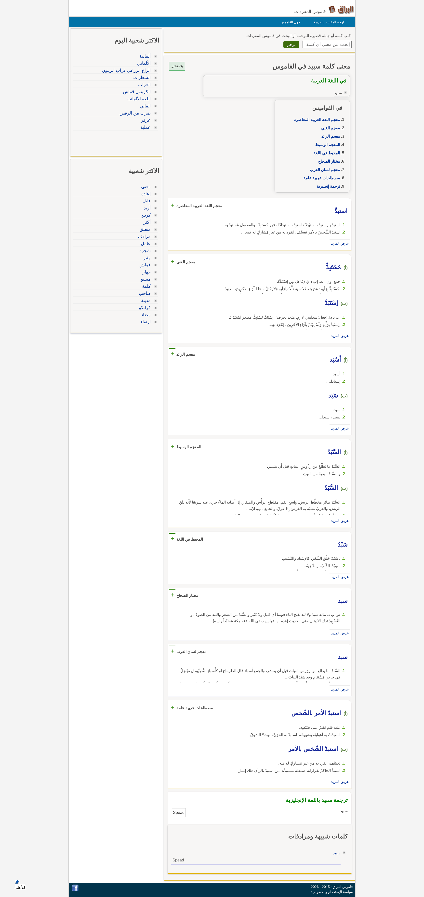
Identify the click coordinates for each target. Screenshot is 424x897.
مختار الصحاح (329, 161)
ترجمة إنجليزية (328, 186)
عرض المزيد (340, 243)
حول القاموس (290, 22)
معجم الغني (330, 128)
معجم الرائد (330, 136)
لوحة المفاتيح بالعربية (329, 22)
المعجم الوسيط (327, 145)
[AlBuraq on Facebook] (75, 890)
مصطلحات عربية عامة (322, 178)
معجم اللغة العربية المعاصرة (317, 119)
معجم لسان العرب (325, 170)
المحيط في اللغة (327, 153)
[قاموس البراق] (341, 9)
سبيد (337, 853)
